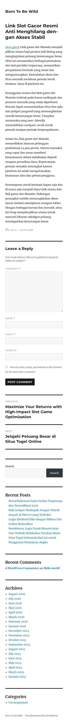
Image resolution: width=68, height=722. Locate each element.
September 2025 (19, 644)
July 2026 (15, 598)
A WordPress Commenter (22, 568)
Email (10, 334)
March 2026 (16, 617)
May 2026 (15, 607)
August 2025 (17, 649)
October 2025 (17, 640)
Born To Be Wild (21, 11)
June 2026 (15, 603)
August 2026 (17, 594)
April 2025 (15, 667)
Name (10, 318)
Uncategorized (18, 702)
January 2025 (17, 676)
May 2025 (15, 662)
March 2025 (16, 672)
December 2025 (19, 630)
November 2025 (19, 635)
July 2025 (15, 653)
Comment (12, 268)
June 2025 (15, 658)
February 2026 (18, 621)
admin (13, 230)
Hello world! (52, 568)
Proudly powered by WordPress (41, 715)
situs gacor (12, 47)
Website (11, 350)
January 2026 (17, 626)
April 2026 (15, 612)
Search (9, 466)
